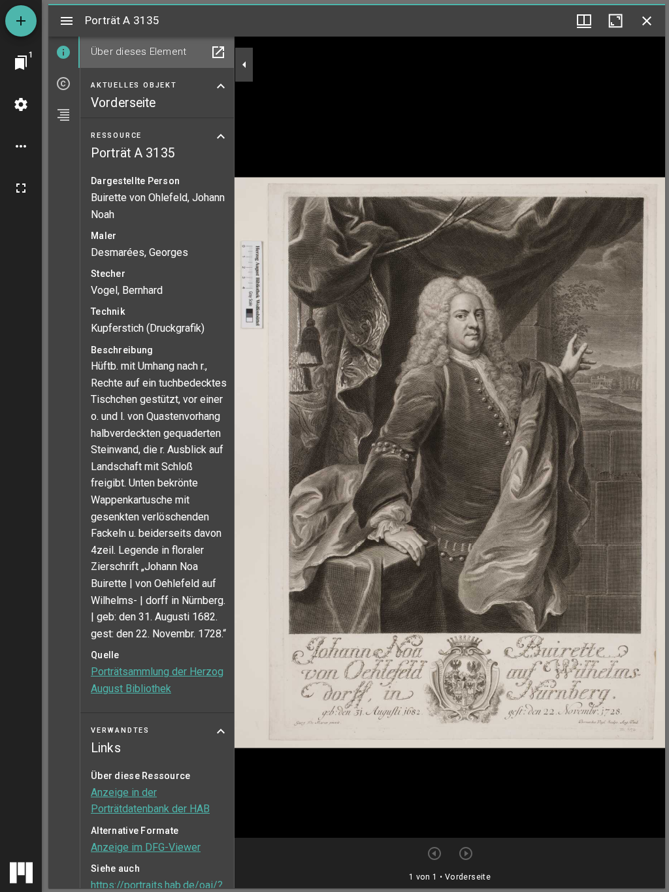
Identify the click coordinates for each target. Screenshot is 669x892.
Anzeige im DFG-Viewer (146, 847)
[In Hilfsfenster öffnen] (218, 52)
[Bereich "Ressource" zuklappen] (221, 136)
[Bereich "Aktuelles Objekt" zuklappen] (221, 86)
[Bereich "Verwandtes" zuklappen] (221, 731)
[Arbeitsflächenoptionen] (21, 146)
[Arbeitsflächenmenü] (21, 104)
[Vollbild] (21, 188)
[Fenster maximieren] (615, 21)
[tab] (64, 52)
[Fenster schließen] (646, 21)
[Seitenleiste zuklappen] (244, 64)
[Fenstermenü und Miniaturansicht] (584, 21)
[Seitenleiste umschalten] (66, 21)
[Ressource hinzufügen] (21, 21)
